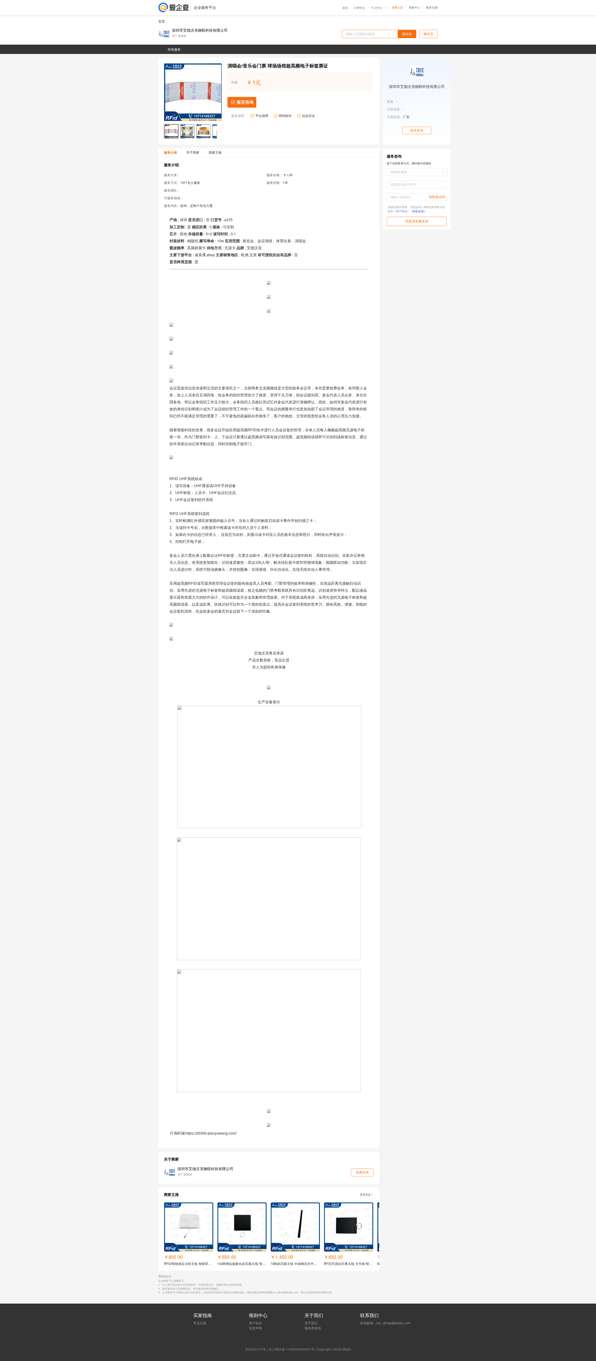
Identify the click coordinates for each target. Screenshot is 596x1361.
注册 (435, 7)
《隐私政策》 (418, 211)
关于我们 (311, 1323)
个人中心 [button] (376, 8)
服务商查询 (313, 1328)
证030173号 (257, 1349)
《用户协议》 (401, 211)
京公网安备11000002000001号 (291, 1349)
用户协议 (255, 1323)
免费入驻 (397, 7)
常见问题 (199, 1323)
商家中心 (414, 7)
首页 (345, 7)
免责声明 (255, 1328)
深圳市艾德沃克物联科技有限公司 (200, 30)
